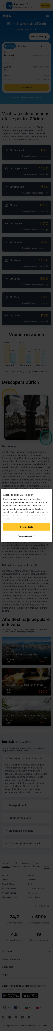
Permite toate (26, 527)
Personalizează (25, 536)
